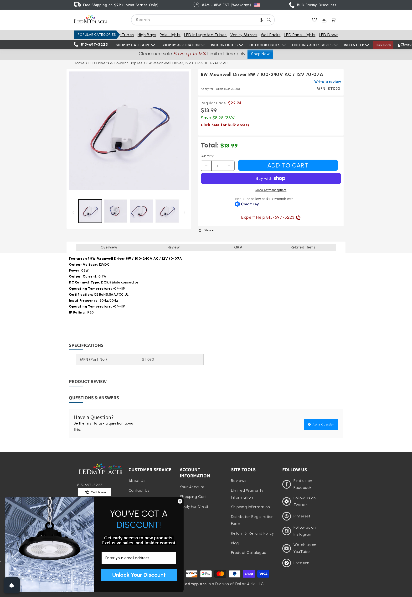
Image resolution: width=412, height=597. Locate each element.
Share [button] (209, 230)
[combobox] (203, 20)
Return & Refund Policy (252, 533)
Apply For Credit (195, 506)
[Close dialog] (180, 501)
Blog (235, 543)
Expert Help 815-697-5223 (268, 217)
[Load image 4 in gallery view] (167, 211)
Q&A (238, 247)
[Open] (12, 585)
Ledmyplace (195, 584)
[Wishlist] (314, 20)
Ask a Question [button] (323, 424)
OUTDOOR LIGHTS (264, 45)
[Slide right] (184, 212)
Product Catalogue (249, 552)
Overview (109, 247)
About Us (137, 480)
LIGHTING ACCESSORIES (312, 45)
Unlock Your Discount (139, 574)
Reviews (238, 480)
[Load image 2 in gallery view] (116, 211)
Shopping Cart (193, 496)
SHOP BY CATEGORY (133, 45)
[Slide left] (73, 212)
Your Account (192, 487)
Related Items (303, 247)
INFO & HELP (354, 45)
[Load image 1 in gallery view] (90, 211)
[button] (261, 19)
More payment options (270, 190)
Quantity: (207, 156)
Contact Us (139, 490)
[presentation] (129, 131)
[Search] (269, 20)
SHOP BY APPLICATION (181, 45)
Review (174, 247)
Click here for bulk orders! (226, 125)
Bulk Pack (383, 45)
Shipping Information (250, 507)
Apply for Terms (220, 89)
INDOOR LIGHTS (224, 45)
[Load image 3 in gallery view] (141, 211)
